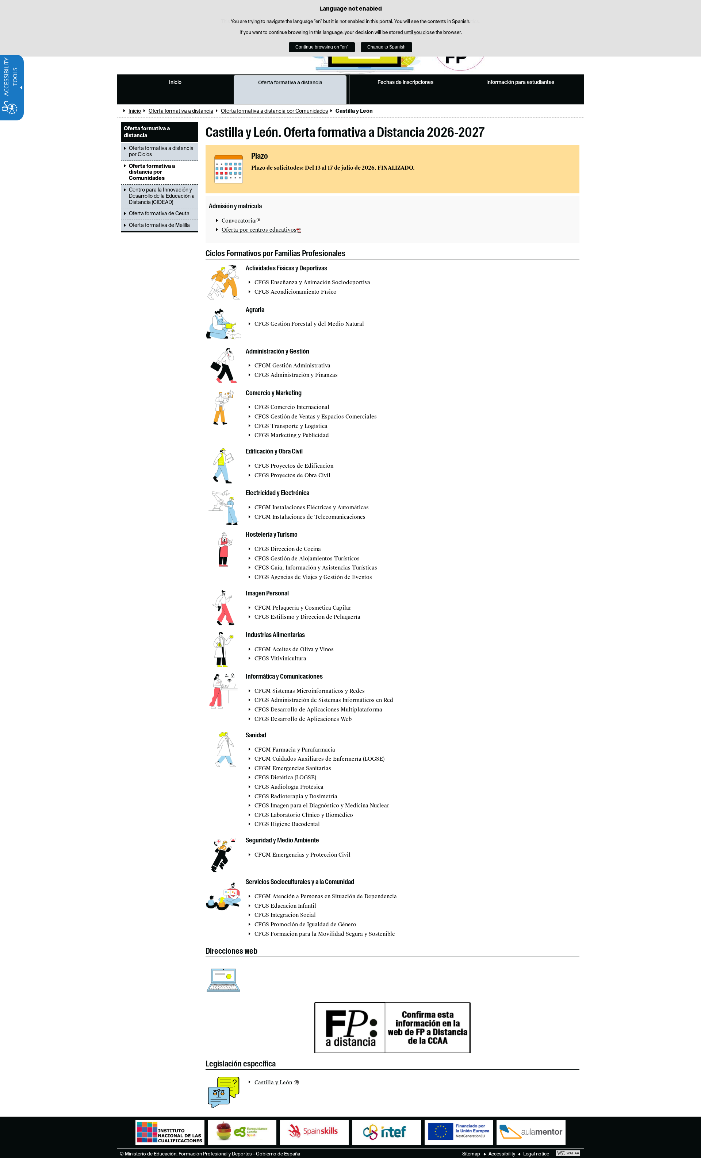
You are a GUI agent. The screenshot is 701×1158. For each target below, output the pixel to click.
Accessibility (502, 1154)
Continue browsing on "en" (321, 47)
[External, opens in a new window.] (228, 169)
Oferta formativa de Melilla (159, 225)
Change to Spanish (386, 47)
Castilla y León (273, 1082)
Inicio (175, 82)
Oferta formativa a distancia (290, 82)
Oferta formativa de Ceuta (159, 213)
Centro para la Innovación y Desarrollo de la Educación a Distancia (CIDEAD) (162, 196)
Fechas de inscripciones (405, 82)
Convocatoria (238, 220)
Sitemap (471, 1154)
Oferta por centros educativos (259, 230)
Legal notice (536, 1154)
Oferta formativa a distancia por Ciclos (161, 151)
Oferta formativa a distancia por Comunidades (274, 111)
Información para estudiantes (520, 82)
